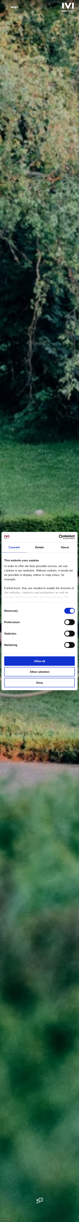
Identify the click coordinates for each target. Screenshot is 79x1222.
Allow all (39, 660)
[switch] (69, 622)
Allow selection (39, 671)
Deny (39, 682)
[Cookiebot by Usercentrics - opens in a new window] (59, 537)
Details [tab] (39, 547)
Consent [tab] (14, 547)
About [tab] (65, 547)
